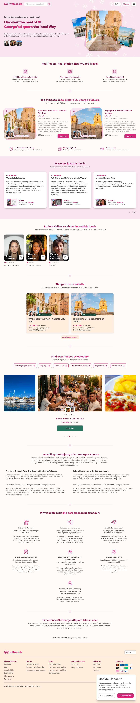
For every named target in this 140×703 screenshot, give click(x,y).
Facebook (96, 664)
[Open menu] (133, 4)
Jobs (5, 667)
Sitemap (37, 686)
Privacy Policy (24, 686)
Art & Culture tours (81, 366)
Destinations (8, 673)
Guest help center (32, 664)
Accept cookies (125, 695)
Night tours (101, 366)
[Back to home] (13, 4)
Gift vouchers (9, 676)
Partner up (8, 679)
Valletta (61, 638)
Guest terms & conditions (35, 670)
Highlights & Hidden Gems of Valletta (88, 320)
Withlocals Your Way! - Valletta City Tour (47, 320)
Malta (55, 638)
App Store (74, 664)
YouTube (96, 670)
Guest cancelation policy (35, 667)
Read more (55, 194)
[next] (134, 212)
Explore (63, 136)
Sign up (126, 4)
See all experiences (69, 337)
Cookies (31, 686)
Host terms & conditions (57, 670)
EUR (116, 4)
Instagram (97, 667)
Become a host (54, 673)
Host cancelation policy (57, 667)
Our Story (7, 664)
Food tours (60, 366)
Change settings (106, 695)
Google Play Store (77, 667)
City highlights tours (25, 366)
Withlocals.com (14, 686)
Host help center (55, 664)
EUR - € (128, 652)
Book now (70, 428)
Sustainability (9, 670)
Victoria (31, 202)
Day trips (45, 366)
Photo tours (118, 366)
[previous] (129, 212)
